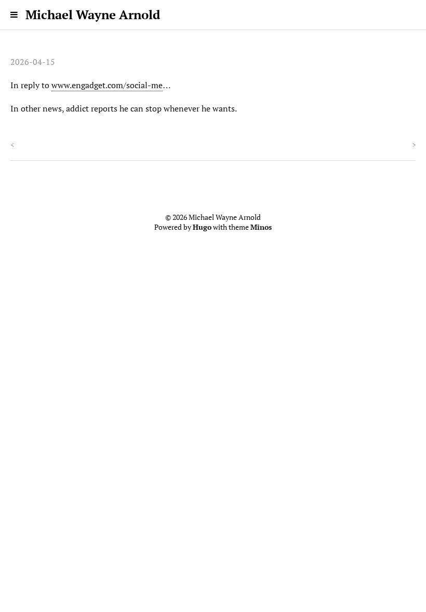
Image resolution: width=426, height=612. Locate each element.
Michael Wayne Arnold (92, 14)
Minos (261, 227)
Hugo (202, 227)
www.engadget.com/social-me (107, 85)
